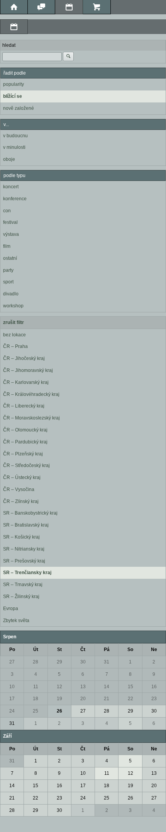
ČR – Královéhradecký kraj (31, 394)
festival (10, 222)
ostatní (10, 258)
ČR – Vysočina (18, 489)
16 (154, 686)
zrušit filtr (13, 322)
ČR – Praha (15, 346)
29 (59, 662)
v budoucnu (15, 135)
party (8, 270)
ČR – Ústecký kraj (22, 477)
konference (15, 198)
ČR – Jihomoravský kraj (28, 370)
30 (83, 662)
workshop (13, 306)
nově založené (18, 108)
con (7, 210)
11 (35, 686)
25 (35, 711)
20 (83, 698)
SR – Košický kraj (21, 537)
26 (59, 711)
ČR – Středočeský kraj (26, 465)
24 (12, 711)
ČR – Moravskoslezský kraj (31, 418)
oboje (9, 159)
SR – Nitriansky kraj (23, 549)
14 (106, 686)
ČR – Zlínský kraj (21, 501)
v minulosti (14, 147)
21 (106, 698)
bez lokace (14, 335)
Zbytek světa (16, 620)
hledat (8, 45)
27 (12, 662)
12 (59, 686)
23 (154, 698)
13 (83, 686)
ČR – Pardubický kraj (25, 442)
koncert (11, 186)
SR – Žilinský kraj (21, 596)
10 (12, 686)
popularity (13, 84)
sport (8, 282)
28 (35, 662)
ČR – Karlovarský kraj (26, 382)
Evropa (10, 608)
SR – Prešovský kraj (24, 561)
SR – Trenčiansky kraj (27, 572)
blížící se (12, 96)
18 (35, 698)
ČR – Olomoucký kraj (25, 430)
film (6, 246)
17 (12, 698)
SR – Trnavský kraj (22, 584)
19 (59, 698)
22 (130, 698)
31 (106, 662)
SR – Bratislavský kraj (26, 525)
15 (130, 686)
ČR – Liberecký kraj (23, 406)
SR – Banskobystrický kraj (30, 513)
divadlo (11, 294)
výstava (11, 234)
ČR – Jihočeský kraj (24, 358)
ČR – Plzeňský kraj (23, 454)
